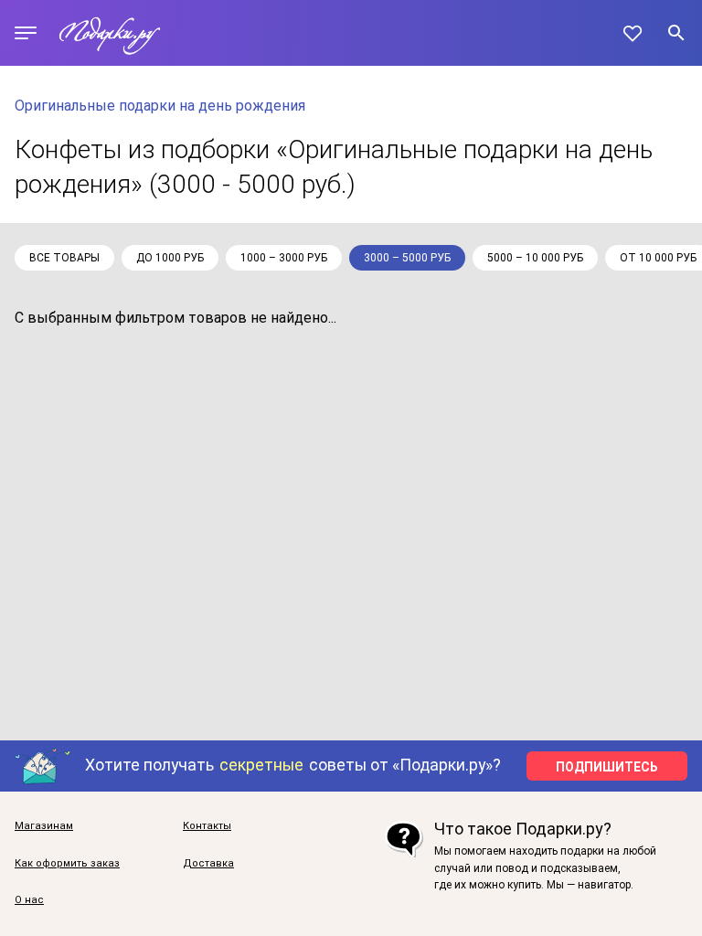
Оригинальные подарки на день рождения (160, 105)
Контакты (207, 826)
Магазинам (44, 826)
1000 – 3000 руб (283, 257)
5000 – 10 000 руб (535, 257)
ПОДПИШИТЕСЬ (607, 767)
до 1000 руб (170, 257)
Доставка (208, 863)
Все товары (64, 257)
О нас (29, 900)
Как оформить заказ (67, 863)
